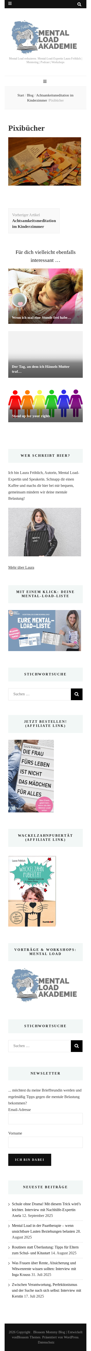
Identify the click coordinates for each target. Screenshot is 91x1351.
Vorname (15, 1133)
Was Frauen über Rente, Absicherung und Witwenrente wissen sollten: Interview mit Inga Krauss (44, 1269)
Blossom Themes (28, 1337)
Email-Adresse (19, 1110)
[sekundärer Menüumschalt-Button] (10, 3)
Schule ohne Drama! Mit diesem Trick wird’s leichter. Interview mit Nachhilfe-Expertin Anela (46, 1210)
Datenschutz (46, 1342)
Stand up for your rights (31, 416)
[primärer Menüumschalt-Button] (45, 81)
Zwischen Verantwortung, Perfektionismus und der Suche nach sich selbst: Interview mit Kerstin (46, 1290)
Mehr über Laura (21, 567)
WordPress (71, 1337)
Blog (30, 95)
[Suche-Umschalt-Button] (79, 4)
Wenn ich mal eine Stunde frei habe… (41, 317)
